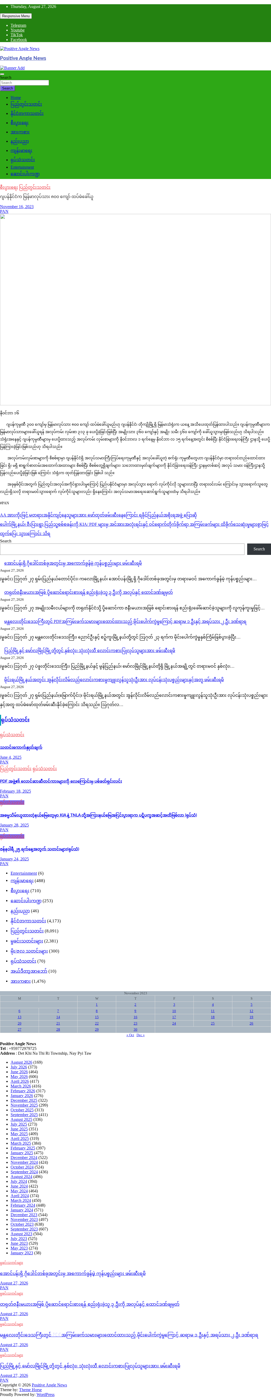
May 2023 (19, 1248)
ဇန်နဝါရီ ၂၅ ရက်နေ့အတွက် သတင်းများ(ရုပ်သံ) (39, 849)
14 (58, 1017)
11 (213, 1011)
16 (135, 1017)
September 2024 (24, 1172)
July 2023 (19, 1238)
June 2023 (19, 1243)
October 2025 (22, 1110)
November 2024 (24, 1162)
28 (58, 1029)
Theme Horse (30, 1389)
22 (97, 1023)
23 (135, 1023)
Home (16, 97)
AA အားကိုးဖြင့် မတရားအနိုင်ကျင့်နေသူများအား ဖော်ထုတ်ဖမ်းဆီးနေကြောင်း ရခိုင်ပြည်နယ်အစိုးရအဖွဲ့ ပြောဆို (98, 515)
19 (251, 1017)
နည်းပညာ (20, 141)
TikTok (17, 35)
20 (19, 1023)
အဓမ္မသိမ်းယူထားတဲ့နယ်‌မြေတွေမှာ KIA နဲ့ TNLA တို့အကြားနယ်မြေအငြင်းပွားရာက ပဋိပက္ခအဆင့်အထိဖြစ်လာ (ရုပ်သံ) (98, 815)
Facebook (19, 39)
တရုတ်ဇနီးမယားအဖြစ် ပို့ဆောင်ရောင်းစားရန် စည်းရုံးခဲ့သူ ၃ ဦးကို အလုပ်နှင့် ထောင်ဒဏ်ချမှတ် (88, 592)
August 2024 (21, 1176)
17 (174, 1017)
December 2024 (24, 1157)
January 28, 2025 (14, 825)
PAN (4, 211)
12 (251, 1011)
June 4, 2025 (10, 757)
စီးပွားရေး (20, 122)
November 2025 (24, 1105)
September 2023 (24, 1229)
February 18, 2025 (15, 791)
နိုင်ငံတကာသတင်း (27, 113)
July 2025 (19, 1124)
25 (213, 1023)
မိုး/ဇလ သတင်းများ (29, 951)
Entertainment (22, 167)
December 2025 (24, 1100)
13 (19, 1017)
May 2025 (19, 1133)
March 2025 (21, 1143)
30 (135, 1029)
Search (5, 77)
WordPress (46, 1394)
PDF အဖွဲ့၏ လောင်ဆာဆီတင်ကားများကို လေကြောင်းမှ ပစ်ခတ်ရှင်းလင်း (61, 781)
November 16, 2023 (17, 206)
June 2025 (19, 1129)
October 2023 (22, 1224)
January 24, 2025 (14, 859)
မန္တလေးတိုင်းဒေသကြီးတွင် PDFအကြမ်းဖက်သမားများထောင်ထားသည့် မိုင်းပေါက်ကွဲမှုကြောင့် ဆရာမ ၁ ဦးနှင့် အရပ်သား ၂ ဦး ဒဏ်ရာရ (125, 621)
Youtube (18, 30)
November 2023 (24, 1219)
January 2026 (22, 1095)
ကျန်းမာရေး (21, 150)
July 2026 (19, 1067)
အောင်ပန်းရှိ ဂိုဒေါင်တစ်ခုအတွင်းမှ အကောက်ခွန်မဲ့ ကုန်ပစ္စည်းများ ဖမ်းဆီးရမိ (73, 563)
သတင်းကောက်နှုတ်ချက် (21, 747)
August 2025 (21, 1119)
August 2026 (21, 1062)
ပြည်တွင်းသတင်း (26, 104)
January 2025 (22, 1153)
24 (174, 1023)
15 (97, 1017)
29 (97, 1029)
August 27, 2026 (14, 1283)
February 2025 (23, 1148)
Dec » (141, 1035)
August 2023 (21, 1234)
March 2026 (21, 1086)
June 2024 (19, 1186)
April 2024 (20, 1195)
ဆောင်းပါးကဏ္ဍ (25, 174)
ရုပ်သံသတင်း (23, 160)
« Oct (130, 1035)
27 (19, 1029)
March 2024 (21, 1200)
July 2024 (19, 1181)
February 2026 (23, 1091)
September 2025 (24, 1114)
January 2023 (22, 1253)
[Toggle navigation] (2, 74)
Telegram (18, 25)
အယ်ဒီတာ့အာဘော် (29, 971)
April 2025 (20, 1138)
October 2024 (22, 1167)
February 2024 (23, 1205)
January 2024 (22, 1210)
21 (58, 1023)
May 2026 (19, 1076)
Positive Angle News (23, 58)
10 (174, 1011)
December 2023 (24, 1214)
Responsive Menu (16, 16)
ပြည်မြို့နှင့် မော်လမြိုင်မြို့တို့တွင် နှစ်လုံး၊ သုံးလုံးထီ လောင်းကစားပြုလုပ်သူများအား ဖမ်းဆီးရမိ (89, 650)
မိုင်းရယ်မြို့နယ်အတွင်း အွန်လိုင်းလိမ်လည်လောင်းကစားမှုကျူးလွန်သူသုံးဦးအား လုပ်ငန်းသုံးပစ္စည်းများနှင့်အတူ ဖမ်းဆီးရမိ (114, 679)
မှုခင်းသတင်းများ (27, 941)
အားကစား (20, 132)
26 (251, 1023)
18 (213, 1017)
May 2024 (19, 1191)
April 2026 (20, 1081)
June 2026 (19, 1072)
